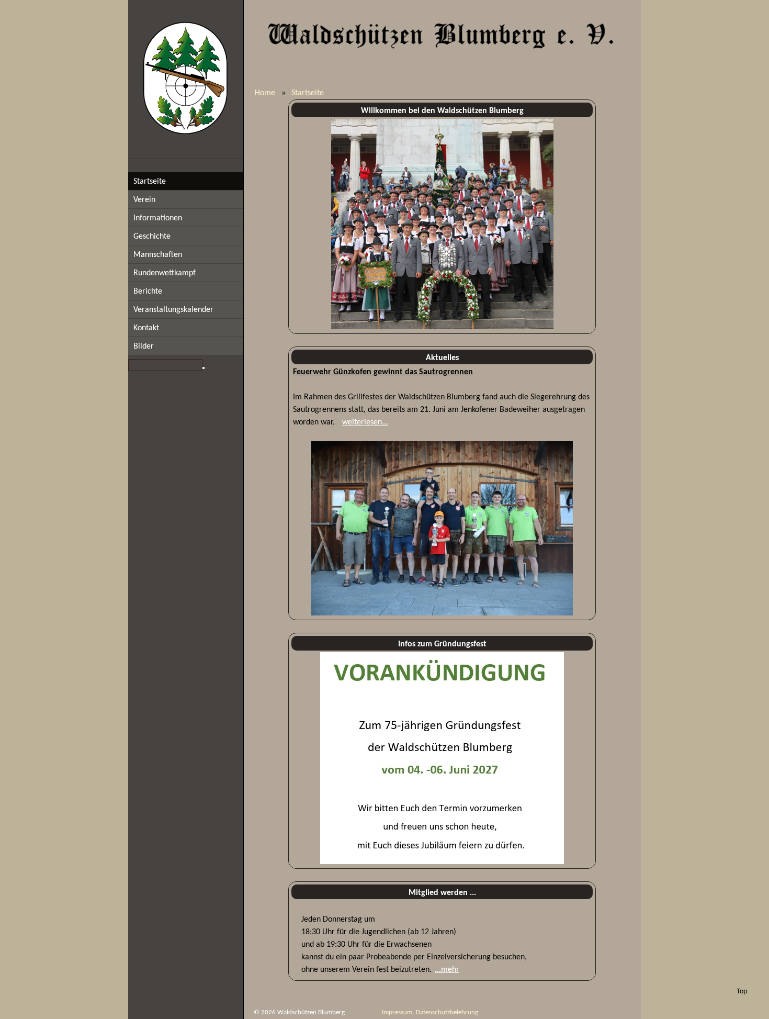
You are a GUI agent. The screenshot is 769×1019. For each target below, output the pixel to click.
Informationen (157, 218)
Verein (144, 200)
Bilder (143, 346)
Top (742, 991)
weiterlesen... (365, 422)
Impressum (397, 1012)
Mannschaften (157, 255)
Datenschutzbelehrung (447, 1012)
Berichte (147, 291)
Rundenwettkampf (164, 273)
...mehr (447, 970)
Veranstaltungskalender (173, 310)
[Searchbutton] (203, 368)
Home (265, 93)
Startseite (149, 181)
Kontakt (146, 328)
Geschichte (152, 236)
